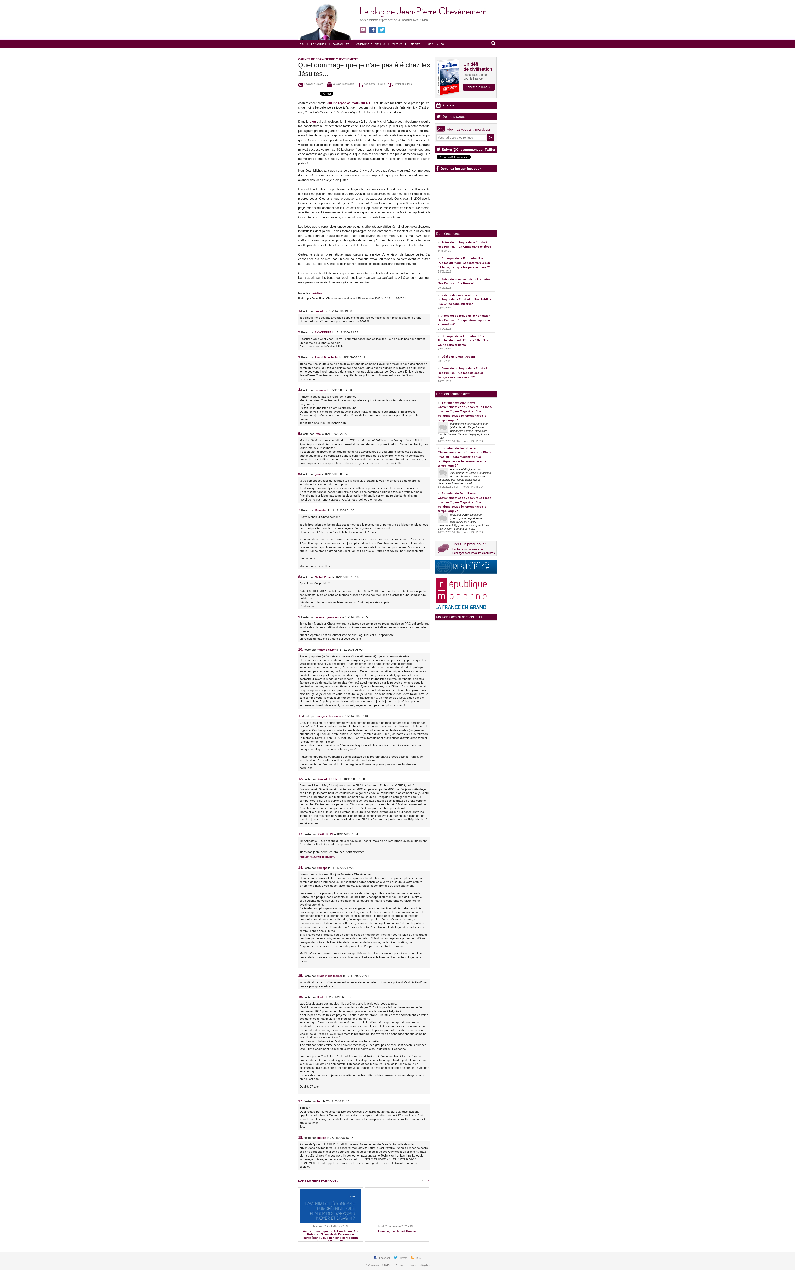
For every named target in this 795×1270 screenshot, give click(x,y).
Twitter (403, 1258)
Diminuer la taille (403, 84)
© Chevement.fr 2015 (378, 1265)
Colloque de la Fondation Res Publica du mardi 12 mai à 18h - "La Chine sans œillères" (463, 340)
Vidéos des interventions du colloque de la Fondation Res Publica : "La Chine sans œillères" (465, 299)
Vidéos (396, 43)
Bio (302, 43)
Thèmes (414, 43)
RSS (418, 1258)
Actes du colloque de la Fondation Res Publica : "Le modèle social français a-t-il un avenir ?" (464, 373)
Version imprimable (343, 84)
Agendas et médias (370, 43)
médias (317, 293)
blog (313, 121)
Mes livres (435, 43)
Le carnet (318, 43)
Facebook (385, 1258)
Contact (400, 1265)
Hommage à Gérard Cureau (397, 1231)
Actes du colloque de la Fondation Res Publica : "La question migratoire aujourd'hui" (464, 320)
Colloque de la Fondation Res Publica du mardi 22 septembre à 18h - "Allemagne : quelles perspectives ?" (465, 263)
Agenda (448, 105)
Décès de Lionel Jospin (458, 356)
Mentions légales (420, 1265)
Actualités (341, 43)
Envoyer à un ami (313, 84)
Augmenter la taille (374, 84)
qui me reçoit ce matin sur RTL (349, 103)
